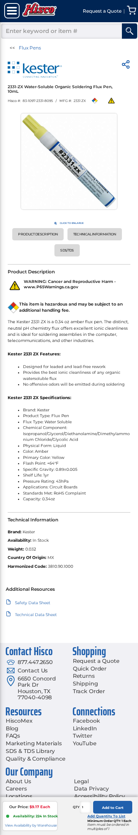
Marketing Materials (34, 743)
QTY (76, 807)
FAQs (13, 736)
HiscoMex (19, 721)
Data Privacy (91, 789)
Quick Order (90, 669)
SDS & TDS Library (30, 751)
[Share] (125, 66)
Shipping (85, 683)
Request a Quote (96, 661)
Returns (84, 676)
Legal (81, 781)
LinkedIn (85, 728)
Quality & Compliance (36, 759)
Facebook (86, 721)
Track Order (89, 691)
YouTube (85, 743)
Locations (19, 796)
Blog (12, 728)
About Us (18, 781)
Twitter (82, 736)
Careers (16, 789)
